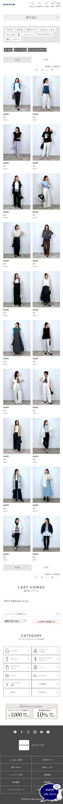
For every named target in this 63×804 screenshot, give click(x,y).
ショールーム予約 (16, 775)
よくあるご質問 (16, 760)
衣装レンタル (47, 767)
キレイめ (10, 34)
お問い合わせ (16, 767)
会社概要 (15, 782)
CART (52, 4)
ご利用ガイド (47, 760)
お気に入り (32, 6)
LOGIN (46, 6)
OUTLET (42, 692)
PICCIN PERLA (44, 34)
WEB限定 (42, 684)
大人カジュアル (47, 29)
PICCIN (9, 29)
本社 (4, 117)
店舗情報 (47, 775)
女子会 (20, 29)
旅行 (8, 39)
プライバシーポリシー (15, 790)
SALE (13, 692)
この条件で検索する (45, 621)
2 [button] (42, 70)
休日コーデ (31, 29)
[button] (57, 70)
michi (6, 114)
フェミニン (28, 34)
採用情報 (47, 782)
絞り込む (31, 17)
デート (17, 39)
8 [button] (52, 70)
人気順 (45, 59)
